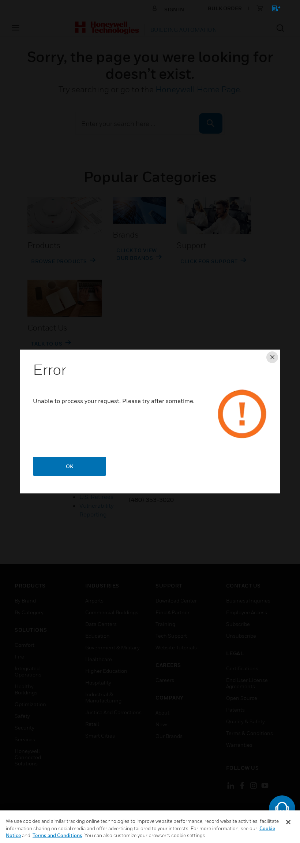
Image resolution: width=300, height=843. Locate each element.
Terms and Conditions (57, 835)
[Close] (288, 822)
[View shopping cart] (272, 10)
